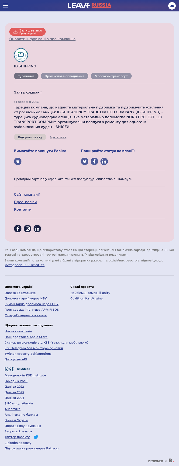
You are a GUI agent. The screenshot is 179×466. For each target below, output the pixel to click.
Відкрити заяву (30, 137)
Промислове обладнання (64, 76)
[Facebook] (17, 228)
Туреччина (26, 76)
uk (172, 5)
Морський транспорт (111, 76)
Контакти (22, 209)
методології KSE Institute (25, 265)
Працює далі (30, 31)
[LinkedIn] (37, 228)
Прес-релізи (25, 202)
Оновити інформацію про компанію (42, 39)
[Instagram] (27, 228)
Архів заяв (58, 137)
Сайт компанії (27, 194)
